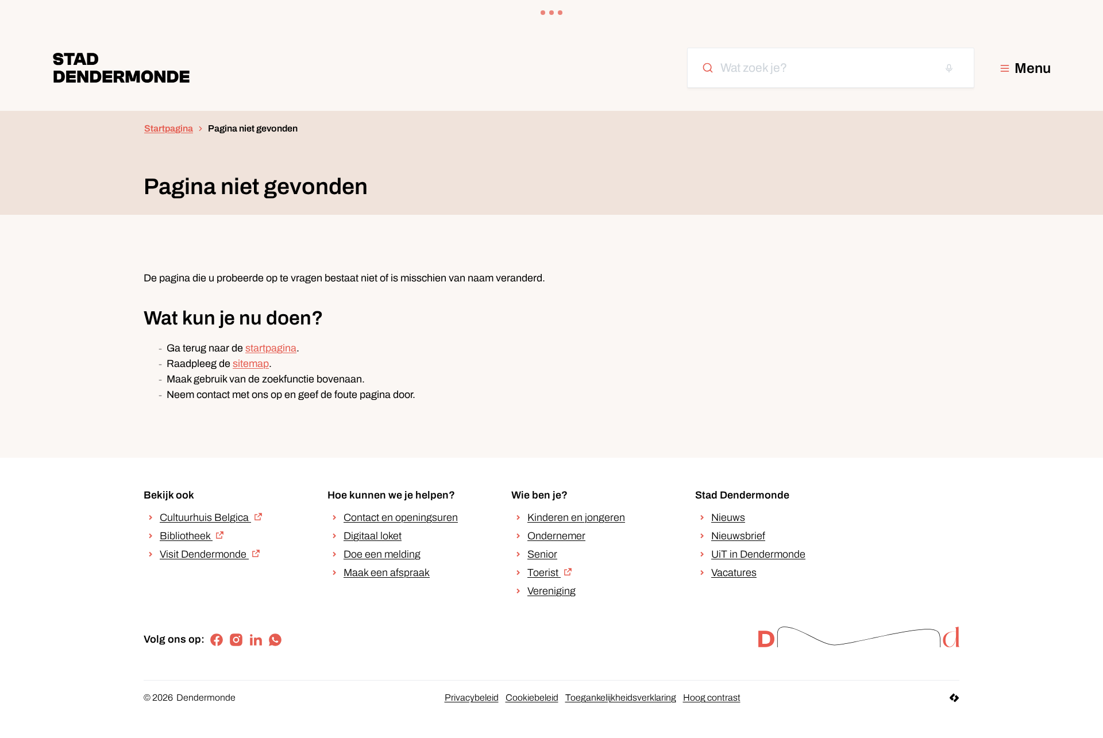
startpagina (270, 348)
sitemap (251, 363)
